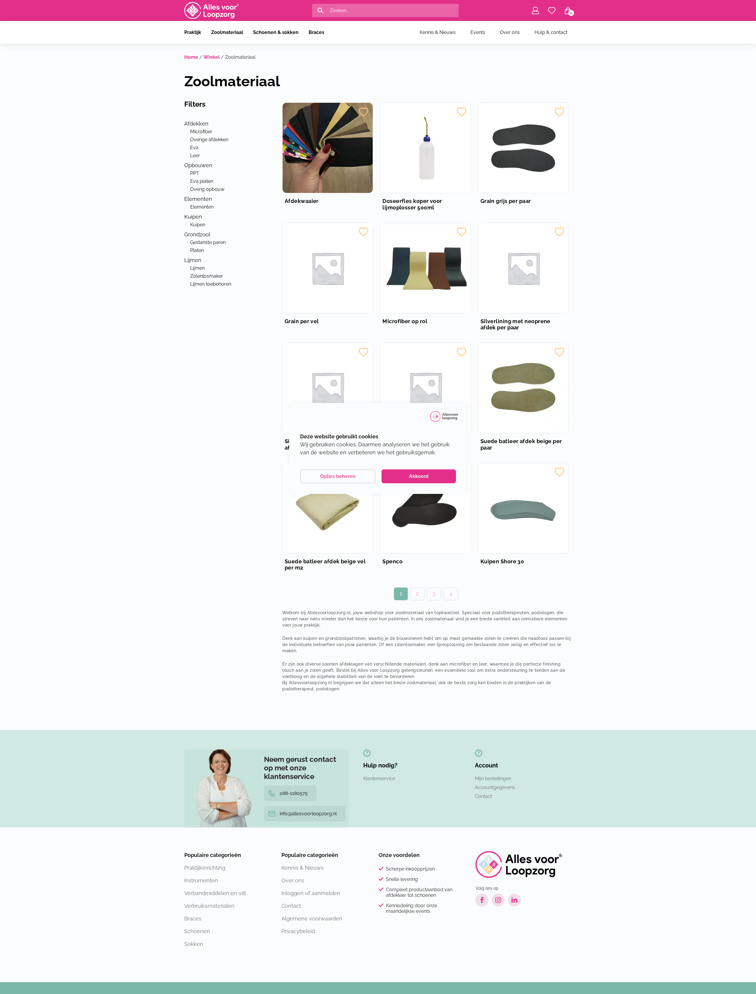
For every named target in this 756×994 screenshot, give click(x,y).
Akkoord (418, 476)
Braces (316, 32)
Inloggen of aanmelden (310, 893)
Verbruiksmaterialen (209, 906)
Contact (483, 796)
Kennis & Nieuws (438, 32)
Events (477, 32)
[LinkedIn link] (514, 900)
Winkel (211, 57)
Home (191, 57)
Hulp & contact (551, 32)
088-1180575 (294, 793)
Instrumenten (201, 880)
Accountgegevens (495, 787)
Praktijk (192, 32)
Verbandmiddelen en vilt (215, 893)
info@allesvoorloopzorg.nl (308, 813)
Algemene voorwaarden (311, 918)
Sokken (193, 944)
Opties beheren (338, 476)
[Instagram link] (498, 900)
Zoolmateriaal (227, 32)
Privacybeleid (298, 931)
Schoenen (197, 931)
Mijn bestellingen (493, 778)
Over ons (510, 32)
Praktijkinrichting (204, 868)
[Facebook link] (481, 900)
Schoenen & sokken (276, 32)
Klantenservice (379, 778)
